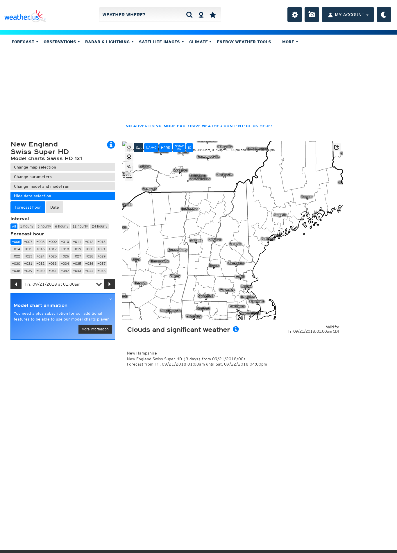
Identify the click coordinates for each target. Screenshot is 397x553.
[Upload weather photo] (312, 14)
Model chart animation (40, 305)
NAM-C (151, 147)
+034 (65, 263)
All (14, 226)
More (289, 42)
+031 (28, 263)
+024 (40, 256)
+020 (89, 249)
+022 (16, 256)
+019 (77, 249)
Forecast (24, 42)
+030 (16, 263)
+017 (53, 249)
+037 (101, 263)
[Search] (189, 14)
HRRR (165, 147)
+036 (89, 263)
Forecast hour (27, 234)
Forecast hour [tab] (28, 207)
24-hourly (99, 226)
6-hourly (61, 226)
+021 (101, 249)
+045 (101, 271)
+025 (53, 256)
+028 (89, 256)
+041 (53, 271)
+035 (77, 263)
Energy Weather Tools (244, 42)
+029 (101, 256)
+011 (77, 241)
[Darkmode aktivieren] (384, 14)
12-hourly (80, 226)
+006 (16, 241)
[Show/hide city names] (129, 176)
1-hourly (26, 226)
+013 (101, 241)
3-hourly (44, 226)
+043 (77, 271)
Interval (19, 218)
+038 (16, 271)
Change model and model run (41, 186)
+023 (28, 256)
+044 (89, 271)
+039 (28, 271)
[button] (336, 147)
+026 (65, 256)
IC (189, 147)
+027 (77, 256)
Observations (61, 42)
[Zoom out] (129, 166)
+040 (40, 271)
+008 (40, 241)
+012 (89, 241)
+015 (28, 249)
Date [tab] (54, 207)
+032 (40, 263)
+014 (16, 249)
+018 (65, 249)
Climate (199, 42)
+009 (53, 241)
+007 (28, 241)
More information (95, 329)
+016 (40, 249)
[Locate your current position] (129, 157)
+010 (65, 241)
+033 (53, 263)
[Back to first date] (129, 147)
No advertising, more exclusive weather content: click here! (199, 126)
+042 (65, 271)
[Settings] (294, 14)
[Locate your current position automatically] (201, 14)
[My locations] (213, 14)
